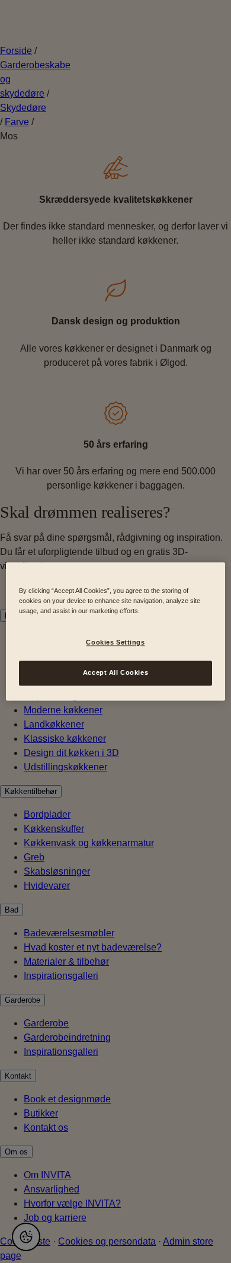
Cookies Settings (115, 642)
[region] (116, 631)
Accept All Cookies (115, 673)
